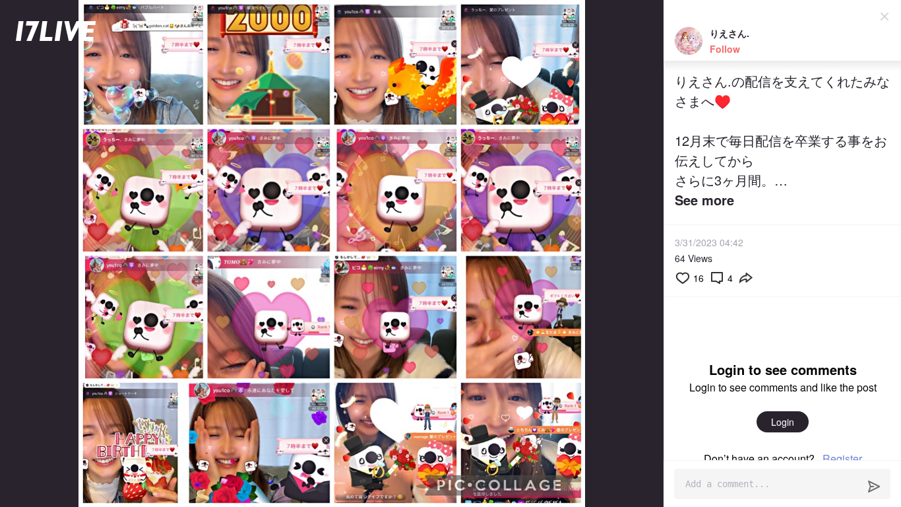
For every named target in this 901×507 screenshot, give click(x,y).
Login (782, 421)
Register (842, 458)
